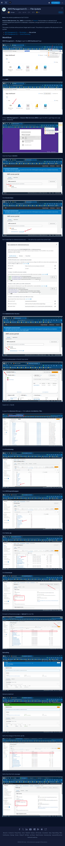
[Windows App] (34, 829)
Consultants (45, 832)
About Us (5, 832)
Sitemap (12, 835)
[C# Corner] (6, 2)
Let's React (32, 835)
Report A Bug (55, 832)
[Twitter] (23, 829)
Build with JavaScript (32, 837)
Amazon (35, 20)
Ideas (50, 832)
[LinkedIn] (27, 829)
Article (60, 12)
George (13, 12)
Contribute (56, 2)
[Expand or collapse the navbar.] (2, 2)
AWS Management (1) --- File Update (15, 32)
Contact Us (11, 832)
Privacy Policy (18, 832)
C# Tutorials (38, 832)
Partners (33, 832)
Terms (23, 832)
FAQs (60, 832)
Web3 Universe (39, 835)
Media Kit (28, 832)
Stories (17, 835)
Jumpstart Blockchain (57, 835)
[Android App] (38, 829)
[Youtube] (30, 829)
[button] (62, 3)
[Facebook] (19, 829)
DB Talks (27, 835)
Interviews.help (47, 835)
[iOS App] (42, 829)
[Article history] (19, 12)
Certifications (6, 835)
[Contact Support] (45, 829)
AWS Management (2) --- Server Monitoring (17, 34)
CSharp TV (21, 835)
